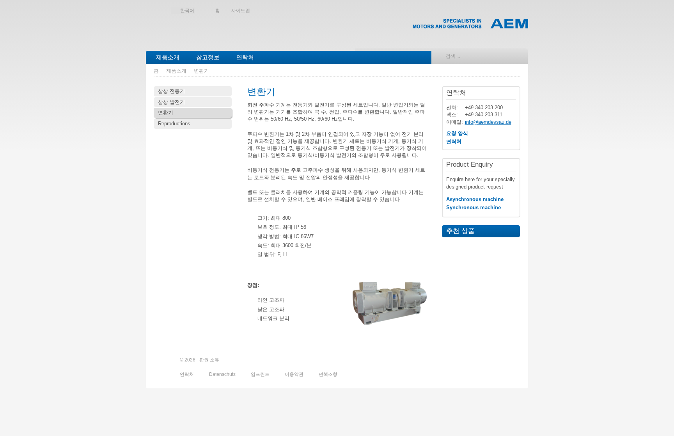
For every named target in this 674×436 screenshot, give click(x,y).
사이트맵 (240, 10)
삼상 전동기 (171, 91)
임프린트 (261, 374)
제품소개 (167, 57)
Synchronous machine (473, 207)
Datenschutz (223, 374)
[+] (390, 303)
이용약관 (295, 374)
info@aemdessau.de (488, 122)
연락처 (245, 57)
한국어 (187, 10)
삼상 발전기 (171, 102)
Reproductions (174, 123)
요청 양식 (457, 133)
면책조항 (328, 374)
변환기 (201, 71)
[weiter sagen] (472, 360)
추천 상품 (458, 231)
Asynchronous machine (475, 199)
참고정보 (208, 57)
